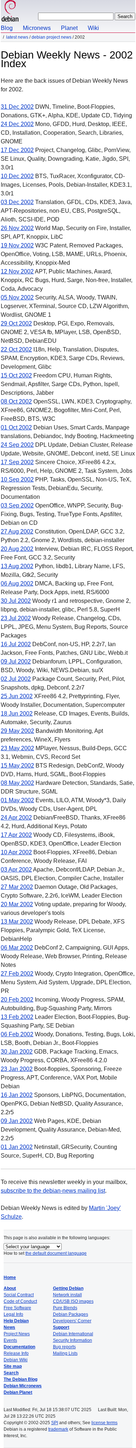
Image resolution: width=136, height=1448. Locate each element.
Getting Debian (68, 1288)
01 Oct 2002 (16, 427)
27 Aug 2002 (17, 531)
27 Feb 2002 (17, 974)
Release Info (16, 1353)
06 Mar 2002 (17, 948)
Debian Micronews (23, 1385)
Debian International (73, 1333)
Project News (17, 1333)
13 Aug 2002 (17, 566)
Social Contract (19, 1294)
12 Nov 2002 (17, 271)
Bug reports (64, 1346)
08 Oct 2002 (16, 401)
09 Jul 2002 (16, 661)
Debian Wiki (16, 1359)
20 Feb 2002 (17, 1000)
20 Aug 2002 (17, 549)
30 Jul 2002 (16, 601)
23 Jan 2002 (17, 1069)
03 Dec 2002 (17, 202)
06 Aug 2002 (17, 583)
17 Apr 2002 (16, 835)
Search (11, 1372)
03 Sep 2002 (17, 505)
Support (61, 1327)
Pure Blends (65, 1307)
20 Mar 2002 (17, 904)
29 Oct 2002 (16, 323)
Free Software (17, 1307)
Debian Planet (18, 1392)
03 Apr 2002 (16, 869)
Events (10, 1340)
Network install (67, 1294)
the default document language (56, 1253)
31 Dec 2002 (17, 107)
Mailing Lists (65, 1353)
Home (10, 1277)
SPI (54, 1422)
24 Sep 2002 (17, 445)
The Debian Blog (20, 1379)
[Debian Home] (10, 11)
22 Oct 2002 (16, 349)
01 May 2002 (17, 800)
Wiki (93, 28)
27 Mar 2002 (17, 887)
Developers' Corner (72, 1320)
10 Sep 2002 (17, 479)
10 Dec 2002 (17, 176)
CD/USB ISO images (73, 1301)
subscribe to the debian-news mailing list (53, 1191)
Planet (69, 28)
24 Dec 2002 (17, 124)
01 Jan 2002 (17, 1147)
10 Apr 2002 (16, 852)
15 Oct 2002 (16, 375)
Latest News (17, 37)
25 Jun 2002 (17, 696)
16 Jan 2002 (17, 1095)
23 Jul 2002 (16, 618)
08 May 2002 (17, 783)
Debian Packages (70, 1314)
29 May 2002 (17, 731)
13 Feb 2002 (17, 1017)
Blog (7, 28)
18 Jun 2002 (17, 713)
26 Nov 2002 (17, 228)
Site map (13, 1366)
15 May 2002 (17, 765)
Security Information (72, 1340)
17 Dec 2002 (17, 150)
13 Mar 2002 (17, 921)
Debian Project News (51, 37)
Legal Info (13, 1314)
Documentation (19, 1346)
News (9, 1327)
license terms (104, 1422)
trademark (58, 1429)
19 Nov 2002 (17, 245)
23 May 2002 (17, 748)
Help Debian (16, 1320)
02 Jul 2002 (16, 679)
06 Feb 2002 (17, 1034)
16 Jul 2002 (16, 644)
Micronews (37, 28)
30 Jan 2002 (17, 1052)
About (10, 1288)
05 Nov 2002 (17, 297)
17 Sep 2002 (17, 462)
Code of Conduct (20, 1301)
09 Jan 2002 (17, 1121)
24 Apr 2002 (16, 817)
